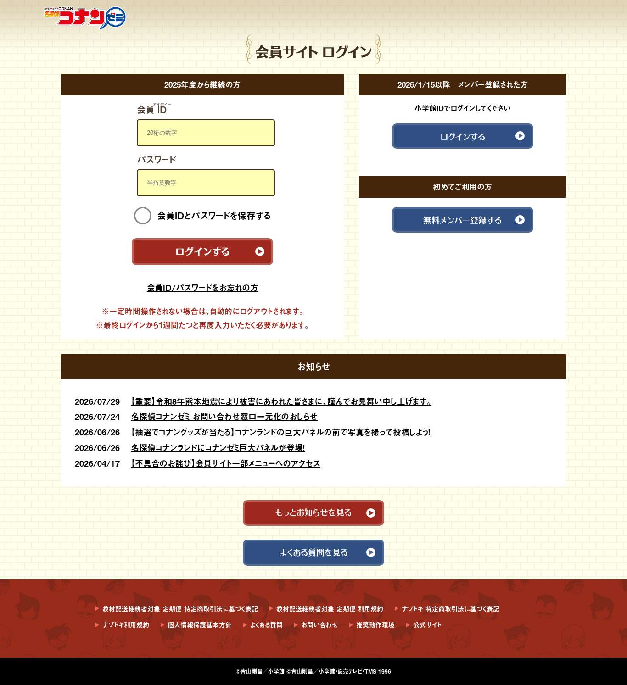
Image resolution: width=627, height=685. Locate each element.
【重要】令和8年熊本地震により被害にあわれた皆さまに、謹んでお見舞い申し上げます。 (281, 401)
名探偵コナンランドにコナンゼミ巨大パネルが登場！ (218, 447)
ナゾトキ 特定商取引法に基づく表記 (450, 608)
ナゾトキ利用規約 (125, 624)
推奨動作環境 (375, 624)
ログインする (202, 250)
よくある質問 (266, 624)
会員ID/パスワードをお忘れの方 (202, 287)
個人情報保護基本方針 (200, 624)
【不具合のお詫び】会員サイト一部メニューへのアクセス (225, 463)
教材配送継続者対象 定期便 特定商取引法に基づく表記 (180, 608)
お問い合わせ (319, 624)
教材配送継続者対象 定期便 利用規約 (329, 608)
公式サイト (427, 624)
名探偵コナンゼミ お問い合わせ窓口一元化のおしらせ (224, 416)
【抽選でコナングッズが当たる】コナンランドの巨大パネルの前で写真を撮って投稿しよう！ (281, 432)
